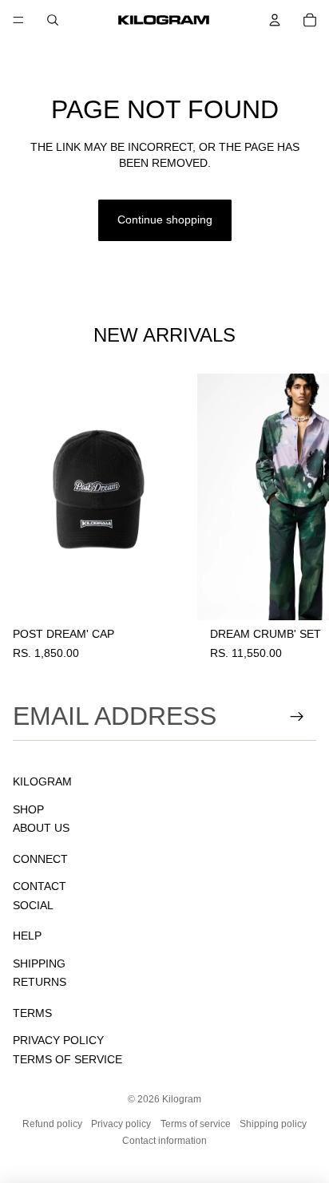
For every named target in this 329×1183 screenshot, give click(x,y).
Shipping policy (273, 1124)
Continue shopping (164, 219)
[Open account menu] (274, 20)
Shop (28, 809)
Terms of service (196, 1124)
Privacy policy (121, 1124)
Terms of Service (67, 1059)
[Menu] (18, 20)
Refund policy (52, 1124)
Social (33, 905)
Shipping (39, 963)
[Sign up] (297, 716)
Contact (39, 886)
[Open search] (52, 20)
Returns (39, 981)
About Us (41, 827)
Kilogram (181, 1099)
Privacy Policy (58, 1040)
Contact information (164, 1140)
